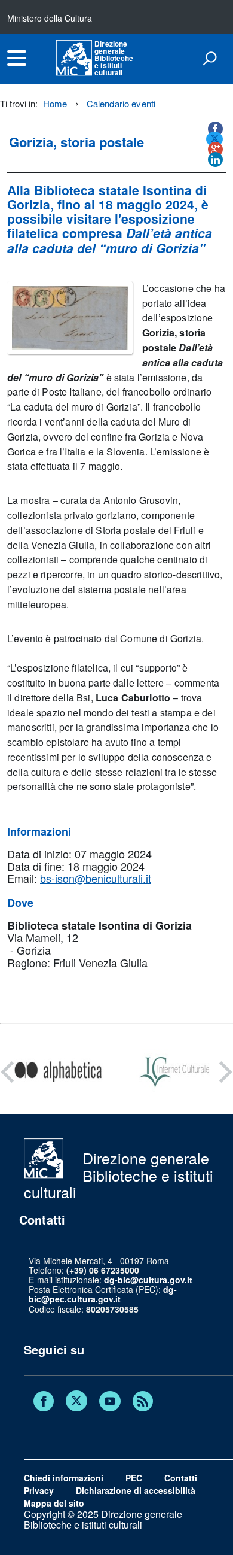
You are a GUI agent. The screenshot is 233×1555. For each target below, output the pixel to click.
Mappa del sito (54, 1503)
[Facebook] (43, 1402)
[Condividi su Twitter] (214, 139)
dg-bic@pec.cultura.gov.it (103, 1294)
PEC (133, 1478)
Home (55, 103)
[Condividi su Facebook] (215, 129)
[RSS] (143, 1402)
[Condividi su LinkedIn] (215, 159)
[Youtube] (110, 1402)
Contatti (180, 1478)
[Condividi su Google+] (215, 149)
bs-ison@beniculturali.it (95, 878)
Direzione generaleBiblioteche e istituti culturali (113, 58)
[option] (58, 1071)
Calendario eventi (121, 103)
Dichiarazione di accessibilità (135, 1490)
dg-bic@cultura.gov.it (148, 1280)
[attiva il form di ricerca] (210, 58)
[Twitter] (76, 1402)
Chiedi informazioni (63, 1478)
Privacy (39, 1490)
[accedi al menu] (16, 58)
